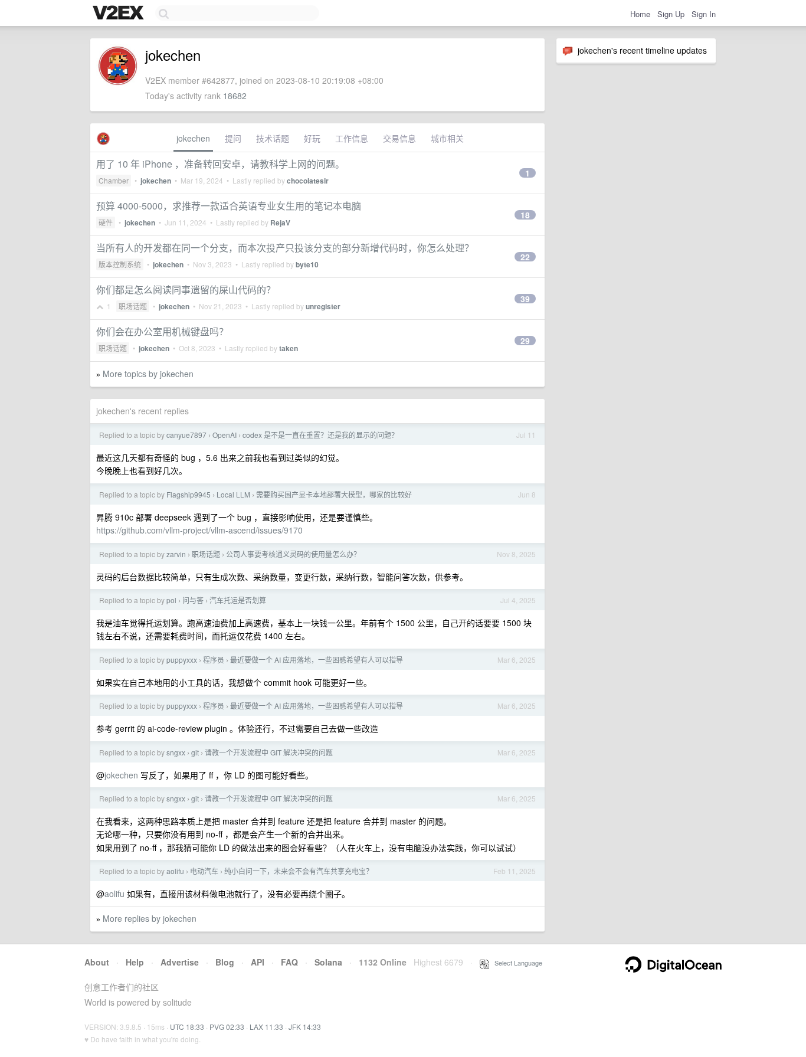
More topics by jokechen (148, 373)
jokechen (193, 138)
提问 (233, 138)
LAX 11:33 (266, 1027)
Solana (328, 962)
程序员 (213, 660)
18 (525, 215)
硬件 (106, 222)
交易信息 (399, 138)
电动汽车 (204, 871)
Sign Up (670, 13)
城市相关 (447, 138)
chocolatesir (308, 180)
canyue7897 (186, 435)
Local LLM (233, 494)
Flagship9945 (188, 494)
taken (288, 348)
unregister (323, 306)
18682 (235, 96)
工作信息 (351, 138)
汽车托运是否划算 (237, 600)
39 (525, 298)
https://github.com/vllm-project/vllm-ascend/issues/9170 (199, 530)
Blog (224, 962)
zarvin (176, 554)
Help (135, 962)
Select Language (515, 962)
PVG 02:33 (226, 1027)
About (96, 962)
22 (525, 256)
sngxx (175, 752)
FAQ (289, 962)
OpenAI (224, 435)
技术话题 (272, 138)
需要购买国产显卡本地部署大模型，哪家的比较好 (334, 494)
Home (640, 13)
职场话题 (133, 306)
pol (171, 600)
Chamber (114, 180)
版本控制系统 (120, 264)
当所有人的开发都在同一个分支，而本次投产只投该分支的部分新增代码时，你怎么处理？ (285, 247)
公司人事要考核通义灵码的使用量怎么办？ (293, 554)
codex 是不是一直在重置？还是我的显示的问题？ (320, 435)
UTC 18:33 (187, 1027)
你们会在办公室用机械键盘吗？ (162, 331)
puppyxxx (181, 660)
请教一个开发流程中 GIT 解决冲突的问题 (269, 752)
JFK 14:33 (305, 1027)
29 (525, 340)
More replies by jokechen (149, 918)
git (195, 752)
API (257, 962)
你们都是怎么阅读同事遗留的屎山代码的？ (186, 289)
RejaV (280, 222)
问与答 (193, 600)
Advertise (179, 962)
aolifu (175, 871)
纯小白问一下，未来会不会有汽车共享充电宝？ (298, 871)
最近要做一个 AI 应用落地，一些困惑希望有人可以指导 (316, 660)
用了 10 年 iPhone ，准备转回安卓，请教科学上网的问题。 (220, 164)
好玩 (312, 138)
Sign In (704, 13)
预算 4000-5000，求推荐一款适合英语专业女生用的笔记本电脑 (228, 205)
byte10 (307, 264)
